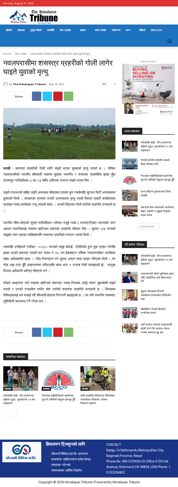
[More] (79, 96)
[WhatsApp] (68, 96)
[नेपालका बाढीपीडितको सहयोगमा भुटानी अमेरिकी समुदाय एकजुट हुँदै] (59, 378)
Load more (147, 226)
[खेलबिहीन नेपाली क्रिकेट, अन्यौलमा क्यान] (130, 312)
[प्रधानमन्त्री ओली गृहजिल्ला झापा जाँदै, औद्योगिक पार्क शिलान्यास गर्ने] (130, 277)
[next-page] (13, 414)
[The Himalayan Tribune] (6, 84)
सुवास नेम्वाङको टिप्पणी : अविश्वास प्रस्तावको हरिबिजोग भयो (156, 295)
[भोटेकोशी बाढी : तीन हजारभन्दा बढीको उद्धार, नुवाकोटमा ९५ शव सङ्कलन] (20, 378)
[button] (169, 41)
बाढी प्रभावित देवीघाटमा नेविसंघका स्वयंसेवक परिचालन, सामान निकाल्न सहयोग (97, 399)
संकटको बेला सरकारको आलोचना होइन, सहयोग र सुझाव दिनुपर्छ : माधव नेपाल (157, 211)
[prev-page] (6, 414)
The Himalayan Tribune (29, 84)
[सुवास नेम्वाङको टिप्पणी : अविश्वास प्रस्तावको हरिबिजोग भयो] (130, 295)
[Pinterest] (58, 96)
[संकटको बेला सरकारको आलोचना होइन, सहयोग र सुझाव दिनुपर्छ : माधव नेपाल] (130, 211)
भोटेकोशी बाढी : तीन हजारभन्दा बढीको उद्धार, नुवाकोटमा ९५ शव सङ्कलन (19, 399)
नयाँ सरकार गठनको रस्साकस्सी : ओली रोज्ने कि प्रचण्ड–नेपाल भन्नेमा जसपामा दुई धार (157, 328)
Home (7, 54)
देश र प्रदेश (21, 54)
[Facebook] (172, 3)
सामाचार (8, 388)
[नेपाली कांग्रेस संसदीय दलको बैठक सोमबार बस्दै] (130, 163)
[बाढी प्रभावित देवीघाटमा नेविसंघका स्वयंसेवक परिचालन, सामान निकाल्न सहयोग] (97, 378)
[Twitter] (47, 96)
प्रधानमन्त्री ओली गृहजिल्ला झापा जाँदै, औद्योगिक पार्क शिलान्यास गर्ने (157, 277)
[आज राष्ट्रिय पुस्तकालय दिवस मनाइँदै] (130, 195)
